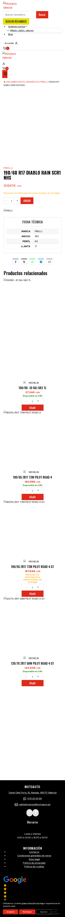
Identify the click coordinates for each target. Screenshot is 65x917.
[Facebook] (35, 812)
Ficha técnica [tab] (32, 221)
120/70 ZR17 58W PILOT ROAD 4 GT (32, 663)
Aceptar (10, 912)
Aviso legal (34, 859)
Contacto (34, 852)
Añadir (27, 201)
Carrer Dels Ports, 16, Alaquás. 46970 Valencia (33, 792)
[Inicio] (5, 82)
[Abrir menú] (4, 74)
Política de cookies (34, 866)
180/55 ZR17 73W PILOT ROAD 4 (32, 477)
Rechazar (27, 912)
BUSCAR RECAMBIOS (16, 21)
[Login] (32, 64)
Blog (10, 34)
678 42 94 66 (34, 798)
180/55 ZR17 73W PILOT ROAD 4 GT (32, 566)
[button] (32, 890)
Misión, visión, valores (22, 30)
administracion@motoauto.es (34, 804)
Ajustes (43, 912)
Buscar (42, 15)
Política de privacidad (34, 862)
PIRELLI (8, 168)
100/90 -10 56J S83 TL (33, 387)
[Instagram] (29, 812)
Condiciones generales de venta (34, 855)
